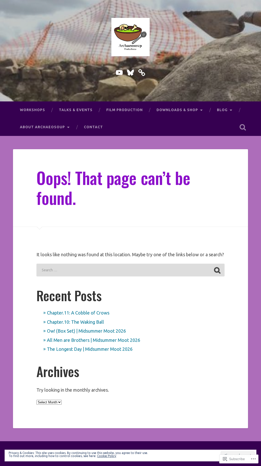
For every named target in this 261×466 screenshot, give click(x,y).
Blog (222, 110)
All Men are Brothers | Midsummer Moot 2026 (93, 340)
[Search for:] (130, 270)
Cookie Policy (106, 456)
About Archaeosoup (42, 127)
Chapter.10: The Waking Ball (75, 321)
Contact (93, 127)
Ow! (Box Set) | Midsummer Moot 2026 (86, 330)
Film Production (124, 110)
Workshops (32, 110)
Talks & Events (76, 110)
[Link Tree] (142, 71)
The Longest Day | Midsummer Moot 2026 (90, 349)
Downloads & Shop (177, 110)
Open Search (243, 127)
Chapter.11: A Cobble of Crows (78, 312)
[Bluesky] (130, 71)
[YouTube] (119, 71)
